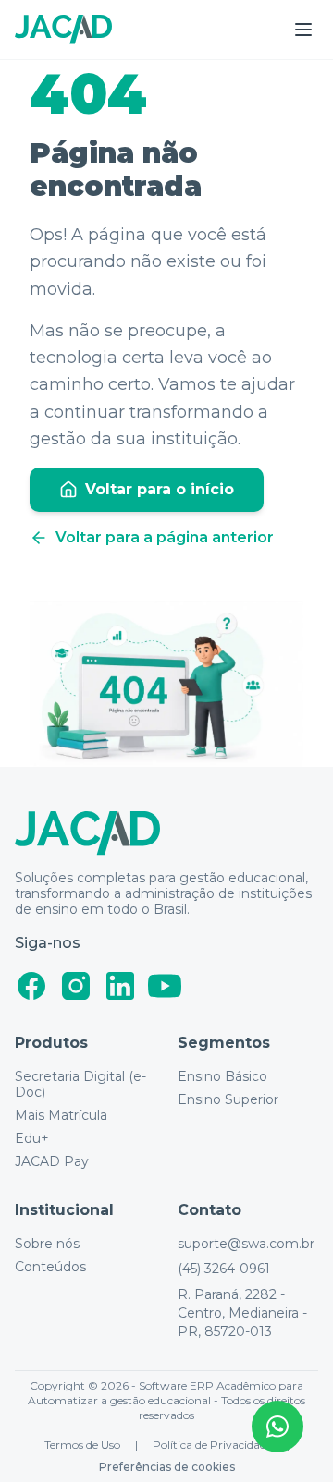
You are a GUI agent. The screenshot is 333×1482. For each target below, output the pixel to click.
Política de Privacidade (212, 1445)
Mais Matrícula (61, 1116)
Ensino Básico (222, 1077)
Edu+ (32, 1139)
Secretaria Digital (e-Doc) (80, 1084)
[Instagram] (75, 985)
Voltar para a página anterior (165, 537)
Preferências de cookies (167, 1467)
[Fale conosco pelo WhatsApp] (277, 1426)
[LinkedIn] (120, 985)
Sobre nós (47, 1244)
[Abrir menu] (303, 29)
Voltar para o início (159, 489)
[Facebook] (31, 985)
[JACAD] (63, 29)
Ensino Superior (228, 1100)
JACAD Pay (52, 1162)
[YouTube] (164, 985)
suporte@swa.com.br (246, 1244)
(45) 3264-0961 (224, 1268)
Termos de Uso (82, 1445)
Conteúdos (50, 1267)
